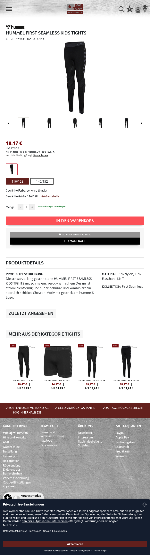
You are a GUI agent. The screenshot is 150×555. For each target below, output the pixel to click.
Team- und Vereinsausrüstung (52, 434)
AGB (6, 442)
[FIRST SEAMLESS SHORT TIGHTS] (58, 366)
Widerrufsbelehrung (16, 478)
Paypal (119, 433)
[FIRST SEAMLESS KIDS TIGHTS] (126, 366)
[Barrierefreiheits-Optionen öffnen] (8, 498)
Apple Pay (122, 437)
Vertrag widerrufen (15, 433)
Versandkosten (40, 155)
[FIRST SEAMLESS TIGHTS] (24, 366)
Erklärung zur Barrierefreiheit (12, 471)
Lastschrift (122, 447)
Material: (109, 274)
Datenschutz (11, 447)
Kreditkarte (122, 451)
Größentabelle (50, 196)
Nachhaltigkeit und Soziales (90, 443)
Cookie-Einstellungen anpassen (17, 484)
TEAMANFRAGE (75, 241)
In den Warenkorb (75, 220)
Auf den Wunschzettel (76, 234)
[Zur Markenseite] (15, 28)
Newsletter (85, 433)
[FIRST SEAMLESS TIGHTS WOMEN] (92, 366)
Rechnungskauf (125, 442)
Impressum (85, 437)
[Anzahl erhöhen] (32, 207)
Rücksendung (12, 465)
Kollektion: (111, 286)
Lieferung (9, 456)
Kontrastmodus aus (31, 498)
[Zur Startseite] (75, 9)
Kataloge (46, 440)
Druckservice (48, 445)
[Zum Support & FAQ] (130, 8)
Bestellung (10, 451)
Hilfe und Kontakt (14, 437)
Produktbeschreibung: (25, 274)
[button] (9, 9)
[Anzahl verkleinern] (20, 207)
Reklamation (11, 461)
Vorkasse (121, 456)
